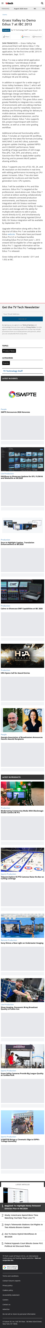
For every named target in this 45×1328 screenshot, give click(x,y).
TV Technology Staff (20, 30)
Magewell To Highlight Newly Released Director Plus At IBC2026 (23, 1207)
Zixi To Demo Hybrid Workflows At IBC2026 (21, 1235)
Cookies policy (8, 1290)
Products (6, 30)
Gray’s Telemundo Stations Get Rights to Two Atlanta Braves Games (24, 1225)
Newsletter (38, 37)
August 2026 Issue (20, 9)
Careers (5, 1300)
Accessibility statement (11, 1295)
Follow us (27, 37)
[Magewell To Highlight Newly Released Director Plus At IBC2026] (22, 1199)
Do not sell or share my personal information (19, 1314)
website (11, 234)
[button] (2, 3)
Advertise (6, 1309)
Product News (9, 351)
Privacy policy (7, 1285)
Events (5, 15)
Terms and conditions (11, 1276)
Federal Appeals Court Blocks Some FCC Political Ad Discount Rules (24, 1244)
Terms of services (28, 325)
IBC (35, 9)
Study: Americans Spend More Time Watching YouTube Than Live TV (21, 1216)
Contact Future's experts (11, 1281)
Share (7, 37)
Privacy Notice (31, 327)
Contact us (6, 1304)
